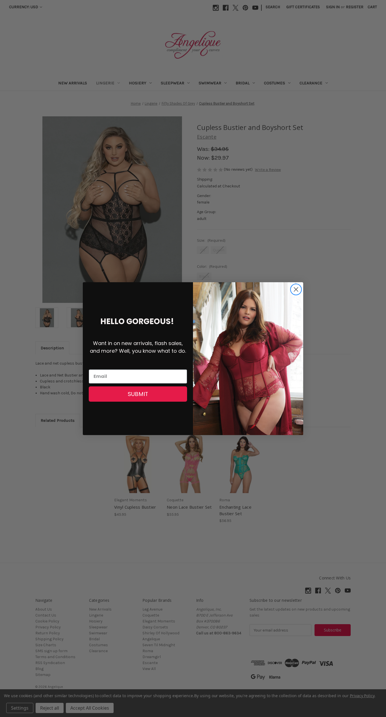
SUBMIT (138, 394)
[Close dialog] (296, 289)
